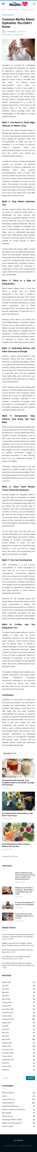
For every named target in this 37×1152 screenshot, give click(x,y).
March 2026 (6, 999)
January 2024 (6, 1066)
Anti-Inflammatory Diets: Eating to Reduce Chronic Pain (16, 845)
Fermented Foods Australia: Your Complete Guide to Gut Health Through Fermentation (18, 782)
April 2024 (5, 1063)
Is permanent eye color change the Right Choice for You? (24, 916)
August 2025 (6, 1022)
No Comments (8, 34)
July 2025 (5, 1026)
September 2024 (8, 1059)
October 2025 (7, 1016)
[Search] (34, 3)
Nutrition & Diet (8, 15)
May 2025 (5, 1033)
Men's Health (6, 1113)
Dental (4, 1096)
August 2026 (6, 982)
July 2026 (5, 985)
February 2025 (7, 1043)
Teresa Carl (11, 31)
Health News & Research (10, 1106)
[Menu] (3, 3)
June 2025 (5, 1029)
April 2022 (5, 1070)
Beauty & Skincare (8, 1093)
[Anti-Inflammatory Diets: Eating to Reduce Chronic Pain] (18, 831)
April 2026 (5, 996)
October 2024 (7, 1056)
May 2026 (5, 992)
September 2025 (8, 1019)
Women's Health (7, 1126)
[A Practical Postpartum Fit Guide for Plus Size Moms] (7, 905)
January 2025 (6, 1046)
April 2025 (5, 1036)
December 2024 (7, 1049)
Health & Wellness (8, 1103)
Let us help (18, 1140)
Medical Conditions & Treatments (13, 1109)
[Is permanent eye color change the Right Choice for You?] (7, 917)
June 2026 (5, 989)
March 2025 (6, 1039)
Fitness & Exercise (8, 1099)
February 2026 (7, 1002)
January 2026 (6, 1006)
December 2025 (7, 1009)
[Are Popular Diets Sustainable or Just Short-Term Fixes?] (18, 801)
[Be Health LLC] (18, 3)
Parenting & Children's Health (12, 1119)
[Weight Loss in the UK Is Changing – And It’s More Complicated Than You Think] (7, 890)
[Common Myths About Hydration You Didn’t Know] (18, 50)
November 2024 (7, 1053)
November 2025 (7, 1012)
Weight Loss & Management (12, 1123)
